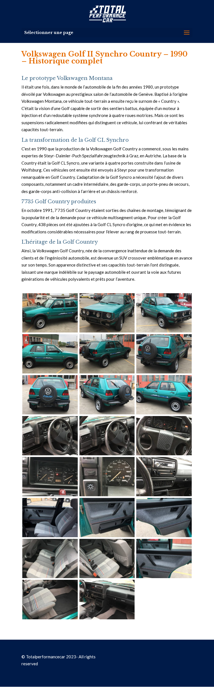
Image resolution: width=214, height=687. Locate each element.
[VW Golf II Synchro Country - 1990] (50, 330)
